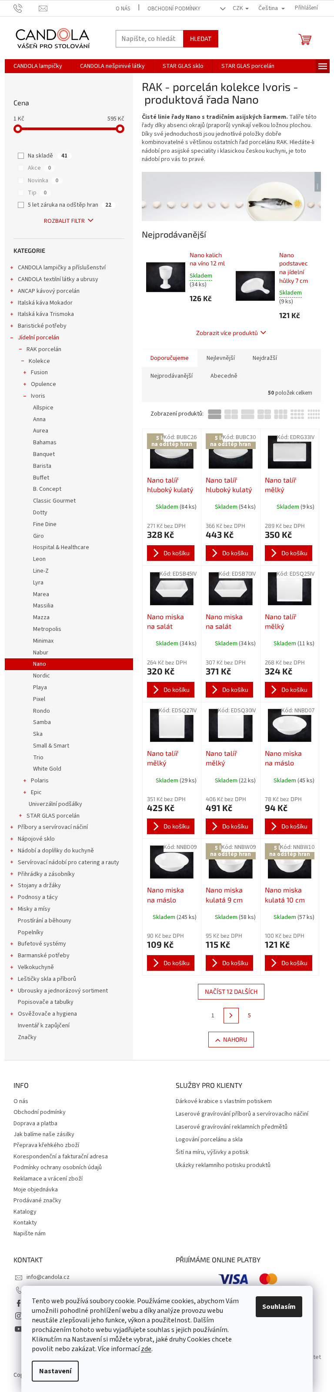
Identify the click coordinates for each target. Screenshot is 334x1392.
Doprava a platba (35, 1123)
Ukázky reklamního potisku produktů (223, 1165)
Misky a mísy (34, 909)
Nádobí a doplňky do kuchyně (56, 850)
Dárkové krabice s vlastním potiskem (224, 1101)
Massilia (43, 605)
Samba (42, 722)
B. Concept (47, 489)
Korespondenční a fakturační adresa (60, 1156)
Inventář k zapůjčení (44, 1025)
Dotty (40, 512)
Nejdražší (265, 358)
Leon (39, 559)
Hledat (200, 38)
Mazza (41, 617)
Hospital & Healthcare (61, 547)
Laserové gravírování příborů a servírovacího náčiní (242, 1114)
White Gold (47, 769)
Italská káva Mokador (45, 303)
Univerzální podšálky (55, 804)
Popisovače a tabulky (45, 1002)
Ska (38, 734)
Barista (42, 466)
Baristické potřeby (42, 326)
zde (146, 1349)
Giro (38, 536)
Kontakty (25, 1222)
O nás (123, 9)
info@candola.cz (48, 1277)
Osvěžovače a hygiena (47, 1014)
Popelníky (30, 932)
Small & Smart (51, 745)
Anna (39, 419)
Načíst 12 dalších (231, 991)
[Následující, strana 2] (231, 1015)
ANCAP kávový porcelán (49, 291)
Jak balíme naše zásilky (43, 1134)
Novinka (43, 180)
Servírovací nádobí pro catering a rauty (68, 862)
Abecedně (223, 376)
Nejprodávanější (171, 376)
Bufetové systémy (42, 943)
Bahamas (45, 442)
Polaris (40, 780)
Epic (36, 792)
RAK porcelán (44, 349)
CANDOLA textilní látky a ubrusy (58, 279)
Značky (27, 1037)
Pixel (39, 699)
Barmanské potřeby (44, 955)
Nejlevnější (221, 358)
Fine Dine (45, 524)
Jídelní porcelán (38, 337)
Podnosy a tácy (38, 897)
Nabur (40, 652)
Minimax (43, 641)
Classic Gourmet (54, 500)
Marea (41, 594)
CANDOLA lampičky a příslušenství (62, 267)
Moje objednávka (35, 1189)
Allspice (43, 407)
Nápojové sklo (36, 839)
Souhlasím (279, 1306)
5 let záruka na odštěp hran (69, 205)
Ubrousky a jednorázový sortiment (63, 990)
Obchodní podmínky (173, 9)
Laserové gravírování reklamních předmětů (231, 1127)
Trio (38, 757)
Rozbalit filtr (64, 221)
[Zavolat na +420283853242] (26, 8)
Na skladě (47, 155)
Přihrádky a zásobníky (46, 874)
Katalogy (25, 1212)
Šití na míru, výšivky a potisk (212, 1152)
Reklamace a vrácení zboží (48, 1178)
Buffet (41, 477)
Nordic (41, 675)
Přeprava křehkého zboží (46, 1145)
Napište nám (29, 1233)
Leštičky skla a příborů (47, 979)
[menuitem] (38, 66)
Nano (39, 664)
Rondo (41, 711)
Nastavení (55, 1371)
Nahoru (235, 1039)
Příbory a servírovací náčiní (53, 827)
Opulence (43, 384)
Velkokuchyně (36, 967)
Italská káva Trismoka (46, 314)
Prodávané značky (37, 1200)
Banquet (44, 454)
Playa (40, 687)
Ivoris (38, 396)
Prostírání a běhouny (44, 920)
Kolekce (39, 361)
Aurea (40, 430)
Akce (39, 168)
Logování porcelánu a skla (209, 1140)
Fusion (39, 372)
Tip (37, 192)
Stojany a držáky (39, 885)
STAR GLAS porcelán (53, 816)
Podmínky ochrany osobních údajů (57, 1167)
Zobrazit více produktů (227, 332)
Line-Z (41, 571)
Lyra (38, 582)
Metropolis (47, 629)
